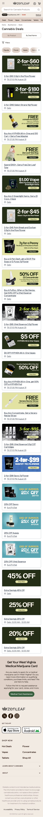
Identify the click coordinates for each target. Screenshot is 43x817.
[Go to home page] (21, 708)
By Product (12, 35)
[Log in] (34, 3)
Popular (6, 50)
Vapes (17, 20)
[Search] (39, 10)
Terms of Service (33, 809)
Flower (10, 20)
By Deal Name (31, 35)
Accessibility (8, 809)
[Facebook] (10, 716)
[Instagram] (17, 716)
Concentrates (26, 20)
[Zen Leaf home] (21, 3)
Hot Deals (7, 746)
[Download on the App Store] (11, 730)
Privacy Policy (20, 809)
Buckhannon (12, 25)
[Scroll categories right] (39, 50)
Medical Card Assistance (21, 694)
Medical (38, 15)
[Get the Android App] (31, 730)
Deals (4, 20)
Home (4, 25)
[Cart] (39, 3)
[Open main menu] (3, 3)
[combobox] (20, 9)
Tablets (35, 20)
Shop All (26, 757)
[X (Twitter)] (4, 716)
